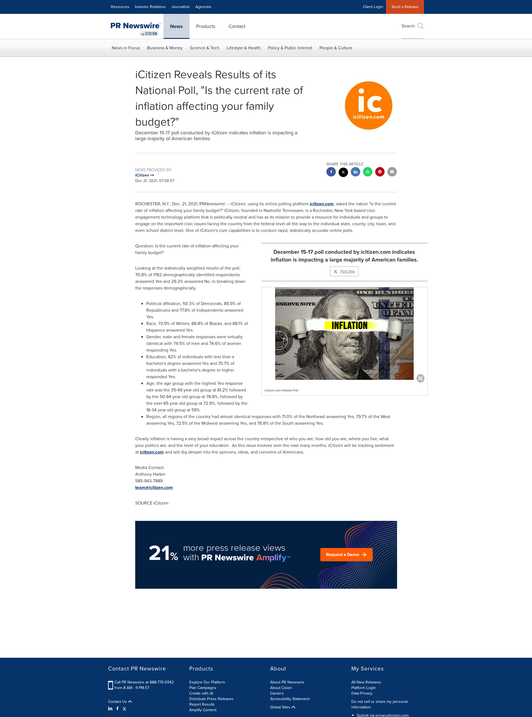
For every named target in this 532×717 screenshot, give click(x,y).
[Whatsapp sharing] (367, 172)
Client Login (373, 7)
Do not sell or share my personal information (379, 704)
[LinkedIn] (111, 708)
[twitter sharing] (343, 173)
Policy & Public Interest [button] (290, 48)
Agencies (203, 7)
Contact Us (118, 702)
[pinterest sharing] (380, 172)
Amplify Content (202, 710)
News (176, 26)
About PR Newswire (287, 682)
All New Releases (366, 682)
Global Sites (280, 707)
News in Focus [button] (126, 48)
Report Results (202, 704)
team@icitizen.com (154, 487)
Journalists (180, 7)
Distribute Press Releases (211, 699)
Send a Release (405, 7)
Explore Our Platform (207, 682)
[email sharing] (392, 172)
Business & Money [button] (165, 48)
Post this (347, 271)
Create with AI (201, 693)
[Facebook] (117, 708)
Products (205, 26)
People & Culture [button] (335, 48)
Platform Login (363, 688)
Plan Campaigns (202, 688)
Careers (277, 693)
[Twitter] (124, 708)
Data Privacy (361, 693)
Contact (237, 26)
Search (408, 26)
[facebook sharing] (331, 172)
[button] (344, 333)
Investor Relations (150, 7)
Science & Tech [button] (204, 48)
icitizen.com (322, 204)
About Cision (281, 688)
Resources (120, 7)
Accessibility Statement (290, 699)
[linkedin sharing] (355, 172)
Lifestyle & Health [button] (244, 48)
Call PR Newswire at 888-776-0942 (144, 682)
